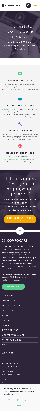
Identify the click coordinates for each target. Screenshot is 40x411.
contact (19, 117)
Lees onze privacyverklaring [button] (15, 400)
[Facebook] (4, 381)
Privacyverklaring (11, 340)
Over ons (6, 320)
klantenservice (8, 280)
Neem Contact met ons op (20, 219)
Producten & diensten (13, 305)
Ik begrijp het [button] (20, 405)
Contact (6, 325)
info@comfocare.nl (14, 206)
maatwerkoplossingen (10, 252)
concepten (29, 139)
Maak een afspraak (17, 89)
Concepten (7, 296)
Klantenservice (13, 287)
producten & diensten (12, 109)
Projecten (7, 310)
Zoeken (5, 345)
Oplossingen (8, 301)
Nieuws (5, 315)
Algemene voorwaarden (14, 335)
